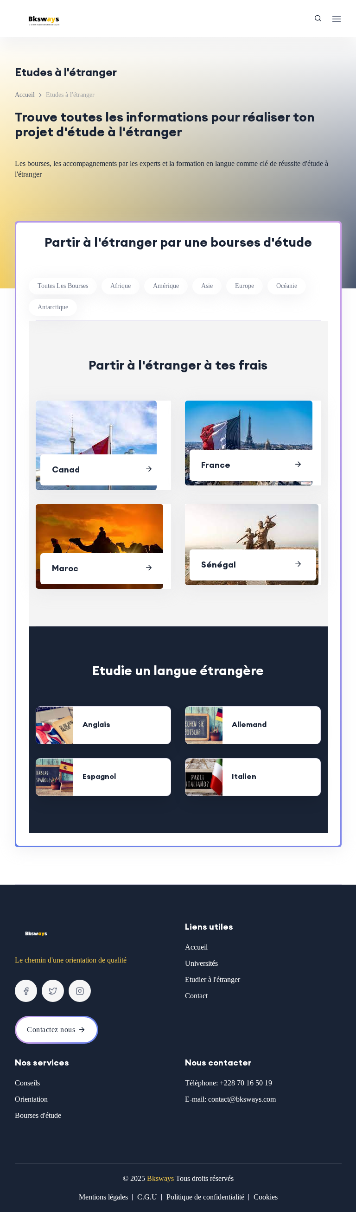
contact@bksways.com (242, 1099)
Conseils (27, 1083)
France (215, 464)
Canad (66, 469)
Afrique (120, 285)
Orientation (31, 1099)
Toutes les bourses (63, 285)
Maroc (65, 568)
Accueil (25, 94)
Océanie (286, 285)
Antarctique (53, 307)
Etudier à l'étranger (212, 979)
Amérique (166, 285)
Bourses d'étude (38, 1115)
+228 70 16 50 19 (246, 1083)
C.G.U (147, 1197)
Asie (207, 285)
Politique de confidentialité (205, 1197)
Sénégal (218, 564)
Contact (196, 996)
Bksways (160, 1178)
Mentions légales (103, 1197)
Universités (201, 963)
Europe (244, 285)
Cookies (266, 1197)
